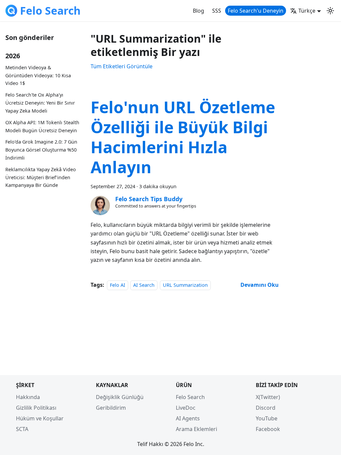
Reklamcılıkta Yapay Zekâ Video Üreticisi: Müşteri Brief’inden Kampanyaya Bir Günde (40, 177)
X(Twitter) (268, 397)
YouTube (266, 418)
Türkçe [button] (306, 10)
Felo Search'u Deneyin (255, 10)
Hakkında (28, 397)
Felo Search (190, 397)
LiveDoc (185, 407)
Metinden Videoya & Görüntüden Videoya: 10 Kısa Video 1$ (38, 75)
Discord (265, 407)
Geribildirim (111, 407)
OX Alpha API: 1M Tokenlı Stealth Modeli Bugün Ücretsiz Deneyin (42, 126)
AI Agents (188, 418)
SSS (216, 10)
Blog (198, 10)
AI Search (144, 285)
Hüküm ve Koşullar (40, 418)
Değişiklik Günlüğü (120, 397)
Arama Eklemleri (196, 429)
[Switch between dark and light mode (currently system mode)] (330, 10)
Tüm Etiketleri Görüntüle (122, 66)
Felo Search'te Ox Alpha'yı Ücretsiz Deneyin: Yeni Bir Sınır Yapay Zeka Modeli (40, 103)
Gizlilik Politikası (36, 407)
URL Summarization (185, 285)
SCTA (22, 429)
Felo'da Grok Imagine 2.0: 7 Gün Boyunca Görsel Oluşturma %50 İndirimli (41, 150)
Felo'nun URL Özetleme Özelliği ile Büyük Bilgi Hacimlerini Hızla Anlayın (183, 137)
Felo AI (117, 285)
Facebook (268, 429)
